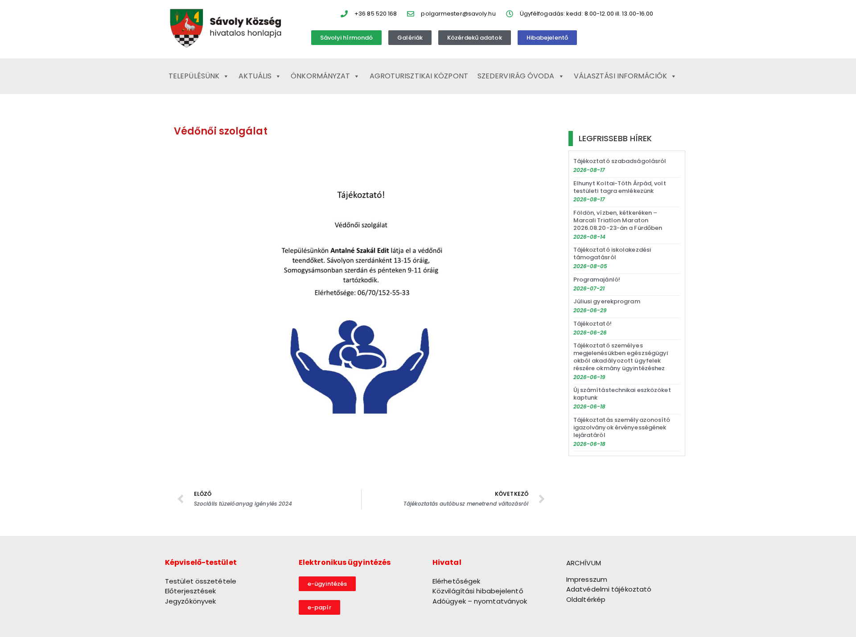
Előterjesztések (190, 591)
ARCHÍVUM (583, 563)
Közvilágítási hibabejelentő (477, 591)
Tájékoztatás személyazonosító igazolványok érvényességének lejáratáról (622, 427)
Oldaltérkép (585, 599)
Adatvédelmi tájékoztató (608, 589)
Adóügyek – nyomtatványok (479, 601)
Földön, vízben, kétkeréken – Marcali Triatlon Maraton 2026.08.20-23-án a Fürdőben (618, 220)
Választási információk (620, 76)
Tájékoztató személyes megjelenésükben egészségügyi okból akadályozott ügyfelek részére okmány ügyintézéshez (620, 356)
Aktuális (255, 76)
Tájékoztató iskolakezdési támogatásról (612, 253)
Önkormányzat (320, 76)
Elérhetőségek (456, 581)
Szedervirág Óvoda (516, 76)
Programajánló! (596, 279)
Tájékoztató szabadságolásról (620, 161)
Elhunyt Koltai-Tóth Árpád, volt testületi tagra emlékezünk (619, 187)
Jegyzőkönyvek (190, 601)
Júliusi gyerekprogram (606, 301)
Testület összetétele (200, 581)
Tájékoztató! (592, 323)
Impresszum (586, 579)
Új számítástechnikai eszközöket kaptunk (622, 394)
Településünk (194, 76)
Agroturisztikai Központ (419, 76)
